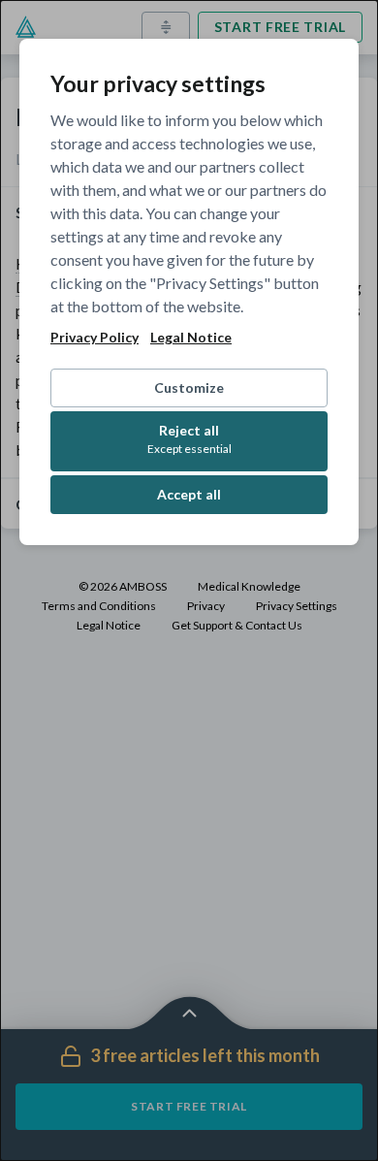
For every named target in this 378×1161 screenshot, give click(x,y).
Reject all (189, 439)
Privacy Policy (94, 337)
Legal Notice (191, 337)
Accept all (189, 494)
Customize (189, 387)
